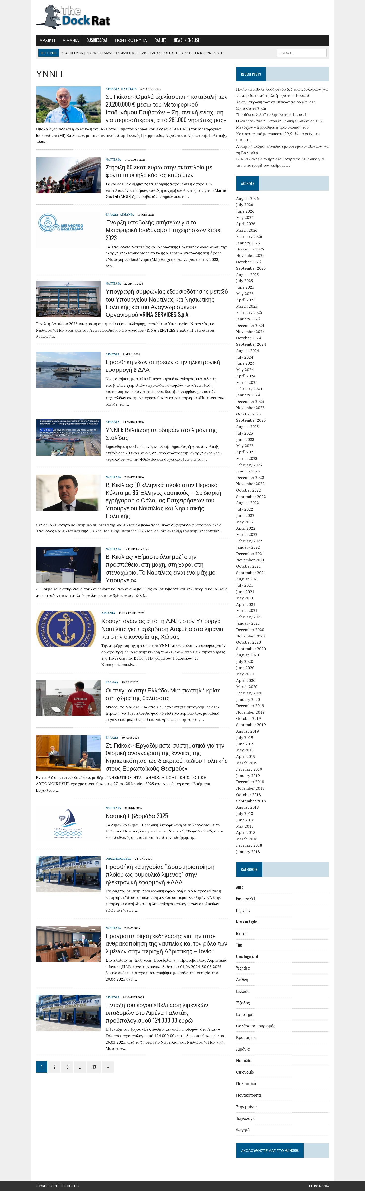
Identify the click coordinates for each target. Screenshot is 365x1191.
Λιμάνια (71, 40)
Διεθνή (242, 979)
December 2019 (250, 705)
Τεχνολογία (246, 1118)
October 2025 (248, 262)
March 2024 (246, 382)
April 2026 (245, 223)
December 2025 (250, 249)
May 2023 (245, 445)
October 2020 (248, 642)
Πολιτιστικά (246, 1083)
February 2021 (249, 617)
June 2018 (245, 820)
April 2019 (245, 756)
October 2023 (248, 414)
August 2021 (247, 579)
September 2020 (251, 648)
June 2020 (245, 667)
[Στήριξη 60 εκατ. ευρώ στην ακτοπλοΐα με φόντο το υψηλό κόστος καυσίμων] (68, 190)
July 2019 (244, 737)
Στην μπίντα (246, 1106)
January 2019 (248, 775)
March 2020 (246, 686)
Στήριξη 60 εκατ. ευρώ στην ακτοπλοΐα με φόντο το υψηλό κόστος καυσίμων (159, 170)
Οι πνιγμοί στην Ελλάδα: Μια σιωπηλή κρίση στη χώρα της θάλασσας (163, 693)
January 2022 (248, 547)
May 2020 (245, 674)
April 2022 (245, 528)
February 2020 (249, 693)
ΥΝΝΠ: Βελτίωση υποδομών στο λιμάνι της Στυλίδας (161, 433)
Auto (239, 887)
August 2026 (247, 198)
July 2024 (244, 357)
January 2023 (248, 471)
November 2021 (250, 560)
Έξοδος (243, 1003)
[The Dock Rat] (82, 17)
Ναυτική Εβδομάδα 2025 (137, 815)
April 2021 (245, 604)
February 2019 (249, 769)
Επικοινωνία (319, 1186)
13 (94, 1067)
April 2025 (245, 300)
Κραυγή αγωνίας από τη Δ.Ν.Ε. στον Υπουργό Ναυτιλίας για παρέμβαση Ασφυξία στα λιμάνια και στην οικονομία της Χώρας (162, 628)
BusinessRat (97, 40)
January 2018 (248, 851)
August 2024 (247, 350)
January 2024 (248, 395)
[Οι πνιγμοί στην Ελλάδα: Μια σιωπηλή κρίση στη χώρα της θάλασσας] (68, 713)
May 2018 (245, 826)
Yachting (243, 968)
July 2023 (244, 433)
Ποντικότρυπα (131, 40)
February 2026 (249, 236)
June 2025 (245, 287)
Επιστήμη (244, 1014)
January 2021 (248, 623)
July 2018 (244, 813)
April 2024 (245, 376)
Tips (239, 945)
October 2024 (248, 338)
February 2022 (249, 541)
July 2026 (244, 204)
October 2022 (248, 490)
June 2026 (245, 211)
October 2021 (248, 566)
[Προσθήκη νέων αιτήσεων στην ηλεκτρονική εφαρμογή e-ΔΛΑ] (68, 384)
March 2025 (246, 306)
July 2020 (244, 661)
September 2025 (251, 268)
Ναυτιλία (129, 89)
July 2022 (244, 509)
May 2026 (245, 217)
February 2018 (249, 845)
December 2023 (250, 401)
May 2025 (245, 293)
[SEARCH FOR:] (302, 52)
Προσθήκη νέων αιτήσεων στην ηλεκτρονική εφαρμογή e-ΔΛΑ (163, 365)
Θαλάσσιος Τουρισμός (255, 1026)
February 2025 (249, 312)
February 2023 (249, 465)
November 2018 (250, 788)
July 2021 (244, 585)
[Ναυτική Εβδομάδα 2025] (68, 838)
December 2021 (250, 553)
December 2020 (250, 629)
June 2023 (245, 439)
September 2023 (251, 420)
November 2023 (250, 407)
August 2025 (247, 274)
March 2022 (246, 534)
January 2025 (248, 319)
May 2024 (245, 369)
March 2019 (246, 763)
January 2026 (248, 243)
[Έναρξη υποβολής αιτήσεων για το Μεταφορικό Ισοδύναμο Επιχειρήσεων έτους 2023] (68, 245)
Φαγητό (243, 1130)
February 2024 (249, 388)
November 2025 (250, 255)
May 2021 (245, 598)
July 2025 (244, 280)
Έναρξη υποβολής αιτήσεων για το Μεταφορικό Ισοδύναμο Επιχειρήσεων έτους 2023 (164, 229)
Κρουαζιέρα (246, 1037)
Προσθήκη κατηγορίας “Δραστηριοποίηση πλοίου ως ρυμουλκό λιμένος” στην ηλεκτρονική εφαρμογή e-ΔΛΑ (160, 874)
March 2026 (246, 230)
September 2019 (251, 724)
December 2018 (250, 781)
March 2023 (246, 458)
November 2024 (250, 331)
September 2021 (251, 572)
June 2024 (245, 363)
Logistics (243, 910)
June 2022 (245, 515)
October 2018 (248, 794)
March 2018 (246, 839)
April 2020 (245, 680)
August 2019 (247, 731)
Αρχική (47, 40)
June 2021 (245, 591)
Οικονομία (245, 1072)
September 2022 (251, 496)
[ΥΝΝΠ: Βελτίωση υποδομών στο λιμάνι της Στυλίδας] (68, 452)
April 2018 (245, 832)
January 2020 (248, 699)
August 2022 (247, 502)
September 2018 (251, 800)
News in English (187, 40)
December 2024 (250, 325)
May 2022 (245, 522)
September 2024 (251, 344)
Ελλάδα (112, 214)
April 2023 (245, 452)
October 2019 (248, 718)
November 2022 (250, 483)
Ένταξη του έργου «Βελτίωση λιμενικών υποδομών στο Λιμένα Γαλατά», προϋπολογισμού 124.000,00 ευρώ (157, 1012)
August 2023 (247, 426)
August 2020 (247, 655)
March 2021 (246, 610)
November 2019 (250, 712)
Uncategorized (119, 858)
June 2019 (245, 744)
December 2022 (250, 477)
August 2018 (247, 807)
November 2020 (250, 636)
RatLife (160, 40)
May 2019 (245, 750)
